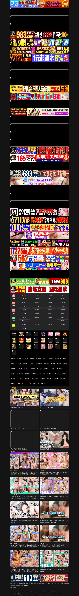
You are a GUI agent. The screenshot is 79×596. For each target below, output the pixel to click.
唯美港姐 (50, 302)
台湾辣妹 (24, 302)
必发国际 (52, 368)
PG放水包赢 (39, 363)
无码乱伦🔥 (63, 373)
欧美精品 (50, 295)
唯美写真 (50, 317)
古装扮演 (24, 309)
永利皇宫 (27, 373)
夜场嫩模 (46, 368)
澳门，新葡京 (35, 378)
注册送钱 (51, 358)
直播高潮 (46, 363)
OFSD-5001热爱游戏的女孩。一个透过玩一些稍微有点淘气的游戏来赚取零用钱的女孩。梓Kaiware (24, 473)
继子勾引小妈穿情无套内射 (19, 428)
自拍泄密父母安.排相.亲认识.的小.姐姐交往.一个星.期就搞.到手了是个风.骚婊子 (53, 546)
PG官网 (19, 358)
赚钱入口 (43, 383)
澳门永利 (38, 358)
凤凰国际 (32, 363)
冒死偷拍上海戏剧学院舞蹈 (48, 428)
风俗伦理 (63, 324)
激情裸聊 (49, 373)
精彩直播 (53, 363)
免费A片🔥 (20, 383)
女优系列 (37, 309)
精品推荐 (24, 295)
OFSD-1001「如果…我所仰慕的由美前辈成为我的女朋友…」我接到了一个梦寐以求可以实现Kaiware (25, 546)
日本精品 (37, 298)
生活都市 (24, 324)
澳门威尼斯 (63, 378)
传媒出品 (24, 321)
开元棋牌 (25, 358)
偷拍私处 (33, 368)
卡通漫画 (24, 317)
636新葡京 (42, 373)
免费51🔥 (56, 373)
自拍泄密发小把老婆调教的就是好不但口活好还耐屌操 (25, 521)
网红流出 (50, 306)
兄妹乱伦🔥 (28, 383)
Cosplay (50, 298)
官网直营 (32, 358)
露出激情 (37, 317)
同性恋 (62, 321)
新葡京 (12, 363)
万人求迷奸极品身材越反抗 (19, 449)
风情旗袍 (24, 313)
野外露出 (63, 306)
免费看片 (43, 378)
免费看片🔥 (34, 373)
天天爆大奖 (20, 378)
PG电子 (45, 358)
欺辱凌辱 (24, 306)
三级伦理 (24, 298)
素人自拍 (63, 298)
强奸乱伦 (37, 295)
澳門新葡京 (20, 373)
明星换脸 (37, 313)
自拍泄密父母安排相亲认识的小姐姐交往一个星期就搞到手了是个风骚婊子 (54, 521)
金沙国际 (27, 378)
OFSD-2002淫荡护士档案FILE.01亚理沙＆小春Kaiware (54, 497)
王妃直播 (19, 368)
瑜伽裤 (49, 313)
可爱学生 (50, 309)
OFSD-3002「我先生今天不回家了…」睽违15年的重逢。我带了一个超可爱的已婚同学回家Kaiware (24, 571)
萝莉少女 (63, 295)
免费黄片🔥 (36, 383)
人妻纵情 (50, 324)
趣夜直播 (39, 368)
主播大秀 (13, 368)
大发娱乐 (13, 373)
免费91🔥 (13, 383)
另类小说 (24, 328)
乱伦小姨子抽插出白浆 (47, 449)
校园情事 (37, 324)
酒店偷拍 (65, 363)
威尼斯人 (13, 358)
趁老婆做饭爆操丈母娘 (17, 407)
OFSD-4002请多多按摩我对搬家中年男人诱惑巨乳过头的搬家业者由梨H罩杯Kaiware (53, 473)
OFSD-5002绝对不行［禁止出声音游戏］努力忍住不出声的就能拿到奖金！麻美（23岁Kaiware (24, 498)
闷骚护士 (63, 313)
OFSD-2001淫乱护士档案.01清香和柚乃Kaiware (52, 570)
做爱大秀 (49, 378)
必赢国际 (25, 363)
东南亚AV (63, 302)
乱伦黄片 (26, 368)
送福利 (64, 358)
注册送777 (58, 358)
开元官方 (13, 378)
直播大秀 (56, 378)
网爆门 (62, 317)
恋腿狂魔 (63, 309)
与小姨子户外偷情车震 (47, 407)
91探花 (37, 306)
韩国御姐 (37, 302)
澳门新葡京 (59, 368)
